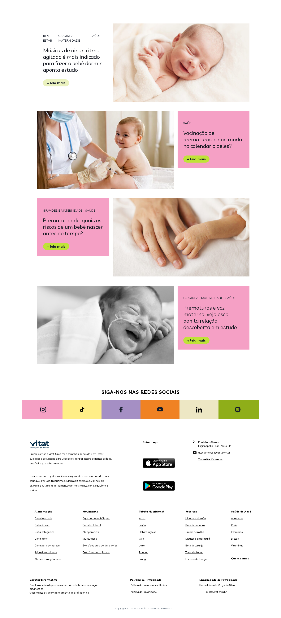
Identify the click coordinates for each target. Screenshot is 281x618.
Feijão (142, 525)
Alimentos (237, 518)
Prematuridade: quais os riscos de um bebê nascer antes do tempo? (73, 227)
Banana (143, 552)
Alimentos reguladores (48, 559)
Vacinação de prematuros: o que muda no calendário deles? (212, 139)
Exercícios (237, 532)
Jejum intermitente (46, 552)
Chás (234, 525)
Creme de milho (194, 532)
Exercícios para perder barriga (100, 545)
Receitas (191, 511)
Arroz (142, 518)
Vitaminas (237, 545)
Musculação (90, 538)
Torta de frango (194, 552)
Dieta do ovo (42, 525)
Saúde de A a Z (241, 511)
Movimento (90, 511)
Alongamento (91, 532)
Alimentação (43, 511)
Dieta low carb (43, 518)
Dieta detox (41, 538)
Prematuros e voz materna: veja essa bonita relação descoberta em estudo (210, 317)
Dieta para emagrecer (47, 545)
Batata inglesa (147, 532)
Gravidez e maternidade (69, 38)
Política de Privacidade (143, 592)
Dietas (235, 538)
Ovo (141, 538)
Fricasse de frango (196, 559)
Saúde (96, 36)
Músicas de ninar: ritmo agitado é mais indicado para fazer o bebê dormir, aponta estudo (72, 60)
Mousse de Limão (195, 518)
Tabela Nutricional (151, 511)
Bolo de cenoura (195, 525)
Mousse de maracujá (197, 538)
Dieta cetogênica (44, 532)
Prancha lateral (92, 525)
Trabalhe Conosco (210, 459)
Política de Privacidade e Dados (148, 585)
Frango (143, 559)
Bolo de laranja (194, 545)
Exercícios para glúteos (96, 552)
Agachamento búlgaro (96, 518)
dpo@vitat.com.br (216, 592)
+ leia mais (56, 83)
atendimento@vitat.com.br (214, 452)
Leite (142, 545)
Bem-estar (47, 38)
